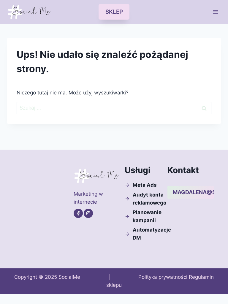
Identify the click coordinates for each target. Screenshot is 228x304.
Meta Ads (145, 185)
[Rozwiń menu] (215, 11)
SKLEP (114, 11)
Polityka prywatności (162, 277)
